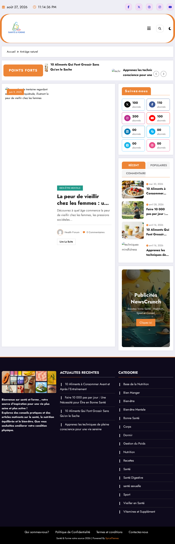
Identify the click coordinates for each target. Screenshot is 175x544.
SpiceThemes (112, 538)
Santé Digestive (133, 477)
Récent (134, 165)
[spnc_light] (170, 28)
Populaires (158, 165)
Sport (126, 494)
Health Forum (72, 232)
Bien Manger (131, 392)
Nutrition (129, 452)
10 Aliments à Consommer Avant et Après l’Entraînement (156, 191)
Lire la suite (66, 241)
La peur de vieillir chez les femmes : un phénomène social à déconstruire (82, 199)
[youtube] (170, 7)
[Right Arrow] (163, 74)
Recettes (128, 460)
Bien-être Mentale (69, 188)
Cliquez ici (146, 323)
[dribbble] (149, 7)
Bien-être (128, 401)
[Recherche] (160, 28)
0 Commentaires (96, 232)
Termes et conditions (109, 532)
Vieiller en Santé (133, 503)
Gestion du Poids (134, 443)
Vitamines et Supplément (139, 511)
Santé (126, 469)
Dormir (127, 435)
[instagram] (159, 7)
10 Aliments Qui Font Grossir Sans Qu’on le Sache (67, 67)
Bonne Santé (131, 418)
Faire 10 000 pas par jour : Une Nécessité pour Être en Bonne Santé (156, 211)
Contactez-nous (138, 532)
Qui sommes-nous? (37, 532)
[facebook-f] (128, 7)
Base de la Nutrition (136, 384)
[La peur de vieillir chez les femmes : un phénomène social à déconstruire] (28, 215)
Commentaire (134, 173)
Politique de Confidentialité (72, 532)
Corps (127, 426)
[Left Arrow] (156, 74)
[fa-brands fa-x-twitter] (139, 7)
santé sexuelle (132, 486)
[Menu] (149, 28)
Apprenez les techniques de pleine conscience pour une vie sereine (140, 72)
